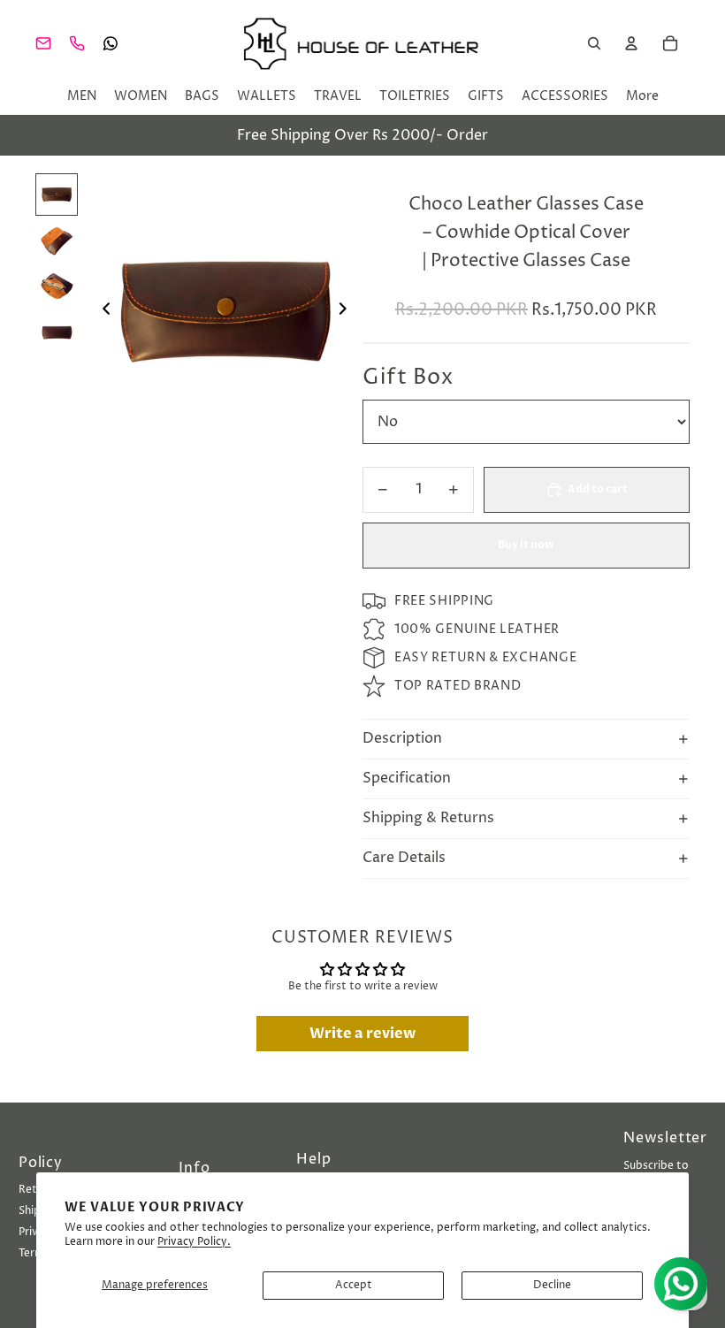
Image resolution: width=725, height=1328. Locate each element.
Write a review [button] (362, 1033)
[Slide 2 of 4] (56, 240)
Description (402, 738)
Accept (353, 1285)
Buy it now (526, 545)
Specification (406, 778)
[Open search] (594, 43)
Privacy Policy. (194, 1241)
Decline (552, 1285)
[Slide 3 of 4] (56, 286)
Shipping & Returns (428, 818)
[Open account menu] (631, 43)
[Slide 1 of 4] (56, 194)
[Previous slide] (101, 311)
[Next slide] (347, 311)
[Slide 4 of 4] (56, 332)
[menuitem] (642, 96)
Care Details (404, 857)
